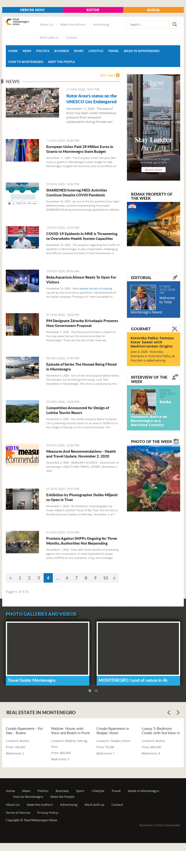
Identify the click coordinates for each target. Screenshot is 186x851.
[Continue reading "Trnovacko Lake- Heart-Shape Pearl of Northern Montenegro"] (153, 477)
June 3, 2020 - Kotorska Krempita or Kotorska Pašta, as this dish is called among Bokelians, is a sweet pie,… (153, 358)
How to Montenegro (25, 61)
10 (105, 578)
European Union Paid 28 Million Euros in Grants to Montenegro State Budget (79, 149)
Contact (71, 37)
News (27, 51)
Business (61, 51)
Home (13, 51)
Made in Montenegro (142, 51)
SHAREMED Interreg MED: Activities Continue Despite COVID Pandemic (76, 192)
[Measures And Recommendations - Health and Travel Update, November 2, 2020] (22, 455)
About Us (46, 24)
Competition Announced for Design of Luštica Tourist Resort (77, 410)
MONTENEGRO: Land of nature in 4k (133, 680)
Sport (79, 51)
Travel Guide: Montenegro (31, 680)
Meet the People (61, 61)
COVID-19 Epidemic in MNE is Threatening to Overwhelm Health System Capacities (81, 236)
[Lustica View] (22, 411)
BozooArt (146, 825)
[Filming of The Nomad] (22, 368)
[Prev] (10, 578)
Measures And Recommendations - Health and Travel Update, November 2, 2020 (81, 454)
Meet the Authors (73, 24)
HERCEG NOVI (32, 9)
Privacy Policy (47, 812)
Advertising (101, 24)
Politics (42, 51)
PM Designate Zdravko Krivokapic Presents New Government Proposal (82, 323)
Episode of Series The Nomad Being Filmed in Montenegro (81, 367)
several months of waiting (95, 288)
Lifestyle (95, 51)
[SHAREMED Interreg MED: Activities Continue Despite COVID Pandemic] (22, 194)
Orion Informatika (167, 825)
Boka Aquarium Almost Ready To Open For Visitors (81, 279)
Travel (113, 51)
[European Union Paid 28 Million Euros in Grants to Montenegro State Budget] (22, 150)
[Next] (114, 578)
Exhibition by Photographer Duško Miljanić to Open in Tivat (82, 497)
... (57, 578)
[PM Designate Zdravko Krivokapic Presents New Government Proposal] (22, 324)
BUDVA (153, 9)
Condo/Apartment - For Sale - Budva (24, 730)
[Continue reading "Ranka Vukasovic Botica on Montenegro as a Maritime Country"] (143, 401)
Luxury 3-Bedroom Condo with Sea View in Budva (161, 730)
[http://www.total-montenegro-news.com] (17, 22)
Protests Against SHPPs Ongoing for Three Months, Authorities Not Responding (81, 541)
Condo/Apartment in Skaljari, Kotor (112, 730)
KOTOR (92, 9)
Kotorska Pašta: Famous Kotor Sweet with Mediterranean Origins (152, 342)
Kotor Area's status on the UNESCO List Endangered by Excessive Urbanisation (91, 102)
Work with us (49, 37)
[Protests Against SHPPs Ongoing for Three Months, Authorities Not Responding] (22, 542)
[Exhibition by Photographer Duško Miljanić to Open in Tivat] (22, 498)
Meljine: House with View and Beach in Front (70, 730)
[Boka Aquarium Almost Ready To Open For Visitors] (22, 281)
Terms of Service (18, 812)
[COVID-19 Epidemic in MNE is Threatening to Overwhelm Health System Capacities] (22, 237)
